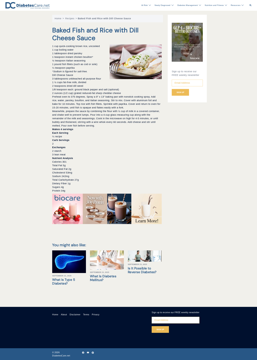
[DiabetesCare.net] (27, 5)
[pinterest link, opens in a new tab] (93, 352)
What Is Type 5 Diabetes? (63, 282)
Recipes (69, 18)
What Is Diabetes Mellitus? (103, 278)
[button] (251, 5)
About (64, 314)
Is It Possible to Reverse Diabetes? (142, 270)
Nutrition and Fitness (214, 5)
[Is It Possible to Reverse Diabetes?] (145, 256)
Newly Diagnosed (162, 5)
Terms (86, 314)
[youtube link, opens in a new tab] (88, 352)
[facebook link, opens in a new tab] (83, 352)
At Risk (144, 5)
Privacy (95, 314)
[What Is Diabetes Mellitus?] (107, 259)
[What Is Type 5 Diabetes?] (69, 261)
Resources (236, 5)
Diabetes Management (187, 5)
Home (58, 18)
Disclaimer (75, 314)
